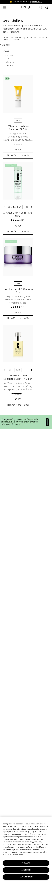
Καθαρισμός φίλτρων (9, 64)
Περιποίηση (8, 55)
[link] (18, 94)
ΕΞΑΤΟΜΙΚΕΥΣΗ (26, 877)
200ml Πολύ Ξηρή (14, 207)
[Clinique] (26, 7)
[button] (47, 7)
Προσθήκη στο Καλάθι (18, 156)
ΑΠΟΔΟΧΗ (26, 863)
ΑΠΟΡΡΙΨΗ (26, 870)
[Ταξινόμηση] (14, 45)
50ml (18, 370)
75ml (9, 370)
